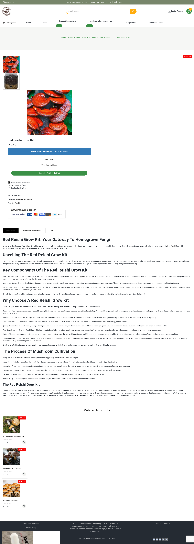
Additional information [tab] (32, 230)
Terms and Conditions (31, 524)
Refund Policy (31, 528)
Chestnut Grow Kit (10, 501)
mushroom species (50, 334)
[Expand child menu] (59, 25)
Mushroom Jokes (156, 23)
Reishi (27, 246)
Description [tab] (10, 230)
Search (133, 11)
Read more (24, 442)
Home (28, 23)
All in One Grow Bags (24, 199)
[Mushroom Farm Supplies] (6, 11)
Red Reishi (16, 203)
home (57, 322)
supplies (82, 277)
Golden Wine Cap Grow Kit (13, 437)
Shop (45, 23)
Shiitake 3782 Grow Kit (12, 469)
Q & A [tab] (51, 230)
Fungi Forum (131, 23)
